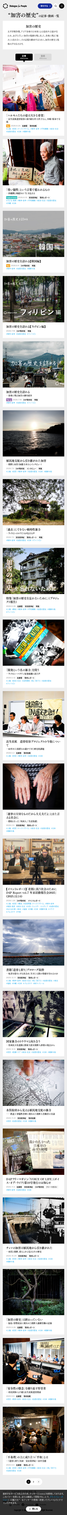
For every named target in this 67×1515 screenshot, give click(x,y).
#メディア (44, 906)
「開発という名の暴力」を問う (23, 671)
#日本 (19, 131)
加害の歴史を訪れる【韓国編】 (23, 261)
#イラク (51, 909)
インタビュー (31, 468)
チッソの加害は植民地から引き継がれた (29, 1249)
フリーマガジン (51, 1187)
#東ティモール (38, 983)
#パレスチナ (10, 912)
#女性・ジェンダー (33, 906)
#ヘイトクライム (23, 129)
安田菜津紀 (33, 197)
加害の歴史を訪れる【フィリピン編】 (26, 326)
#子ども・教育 (11, 200)
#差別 (14, 129)
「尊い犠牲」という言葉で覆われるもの (28, 191)
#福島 (24, 909)
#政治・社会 (53, 129)
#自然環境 (26, 681)
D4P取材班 (25, 266)
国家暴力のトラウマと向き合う (30, 1043)
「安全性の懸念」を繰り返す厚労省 (26, 1390)
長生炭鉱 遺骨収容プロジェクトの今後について (33, 745)
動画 (43, 57)
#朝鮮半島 (27, 131)
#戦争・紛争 (34, 129)
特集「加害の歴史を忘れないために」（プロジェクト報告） (32, 600)
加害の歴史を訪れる (19, 393)
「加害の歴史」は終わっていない (29, 1321)
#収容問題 (27, 903)
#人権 (8, 129)
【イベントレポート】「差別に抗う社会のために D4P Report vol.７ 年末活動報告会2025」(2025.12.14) (31, 892)
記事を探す (55, 6)
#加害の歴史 (11, 131)
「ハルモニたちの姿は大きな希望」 (33, 118)
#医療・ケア (16, 1052)
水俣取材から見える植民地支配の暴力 (30, 1111)
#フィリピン (31, 334)
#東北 (19, 909)
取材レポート (45, 197)
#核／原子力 (36, 681)
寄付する (44, 6)
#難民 (14, 609)
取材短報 (33, 126)
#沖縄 (8, 203)
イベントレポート (34, 901)
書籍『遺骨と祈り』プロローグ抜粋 (32, 971)
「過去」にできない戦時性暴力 (23, 531)
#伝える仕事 (11, 909)
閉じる (35, 1508)
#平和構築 (44, 129)
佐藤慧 (24, 126)
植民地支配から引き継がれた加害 (26, 462)
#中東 (18, 912)
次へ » (38, 1482)
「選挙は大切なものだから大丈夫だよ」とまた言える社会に (33, 817)
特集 (33, 266)
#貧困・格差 (10, 906)
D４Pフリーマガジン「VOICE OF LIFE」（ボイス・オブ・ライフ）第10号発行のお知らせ (32, 1180)
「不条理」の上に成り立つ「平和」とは (27, 1458)
